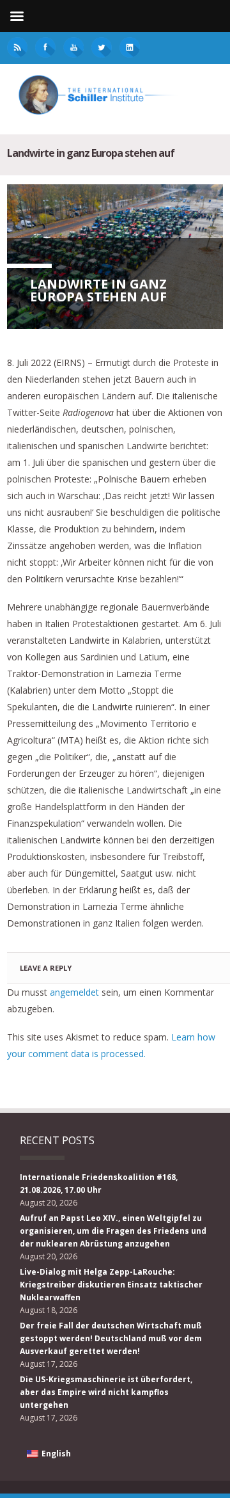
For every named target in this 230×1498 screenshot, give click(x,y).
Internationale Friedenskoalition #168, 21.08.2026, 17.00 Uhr (99, 1183)
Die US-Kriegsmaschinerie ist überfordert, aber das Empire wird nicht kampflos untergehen (106, 1392)
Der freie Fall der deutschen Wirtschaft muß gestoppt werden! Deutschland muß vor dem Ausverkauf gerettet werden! (111, 1338)
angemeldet (74, 992)
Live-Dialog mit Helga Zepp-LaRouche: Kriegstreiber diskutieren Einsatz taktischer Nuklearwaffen (111, 1284)
